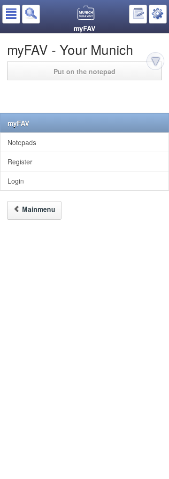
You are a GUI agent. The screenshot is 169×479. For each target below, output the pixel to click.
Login (16, 180)
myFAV (18, 123)
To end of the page (157, 62)
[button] (11, 14)
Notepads (22, 142)
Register (20, 161)
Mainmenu (38, 209)
